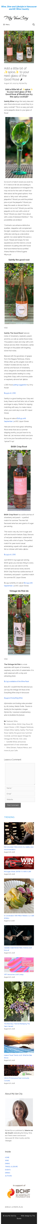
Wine (16, 721)
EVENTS (7, 1170)
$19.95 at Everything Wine (13, 698)
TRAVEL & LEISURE (11, 1166)
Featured (9, 721)
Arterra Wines (11, 724)
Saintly (16, 730)
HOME (7, 1157)
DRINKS (7, 1173)
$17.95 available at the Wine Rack (16, 681)
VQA (20, 739)
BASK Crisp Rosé (23, 724)
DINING (7, 1163)
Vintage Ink (26, 736)
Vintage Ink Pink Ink (11, 739)
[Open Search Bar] (33, 25)
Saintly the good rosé (17, 733)
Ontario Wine (9, 730)
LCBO (17, 727)
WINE (7, 1160)
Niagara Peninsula (26, 727)
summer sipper (16, 736)
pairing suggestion (20, 385)
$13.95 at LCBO (10, 555)
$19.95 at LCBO (10, 393)
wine (25, 739)
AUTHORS (8, 1176)
